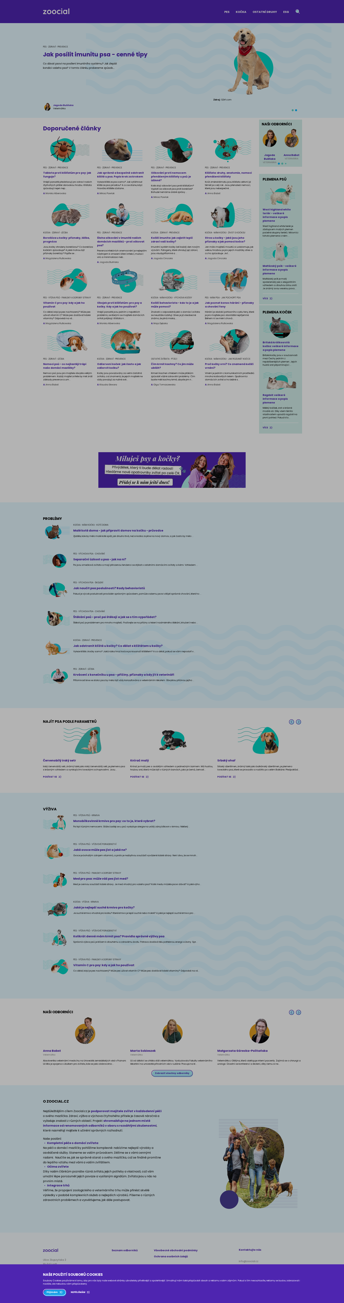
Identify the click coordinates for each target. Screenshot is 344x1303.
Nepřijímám (78, 1292)
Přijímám (52, 1292)
